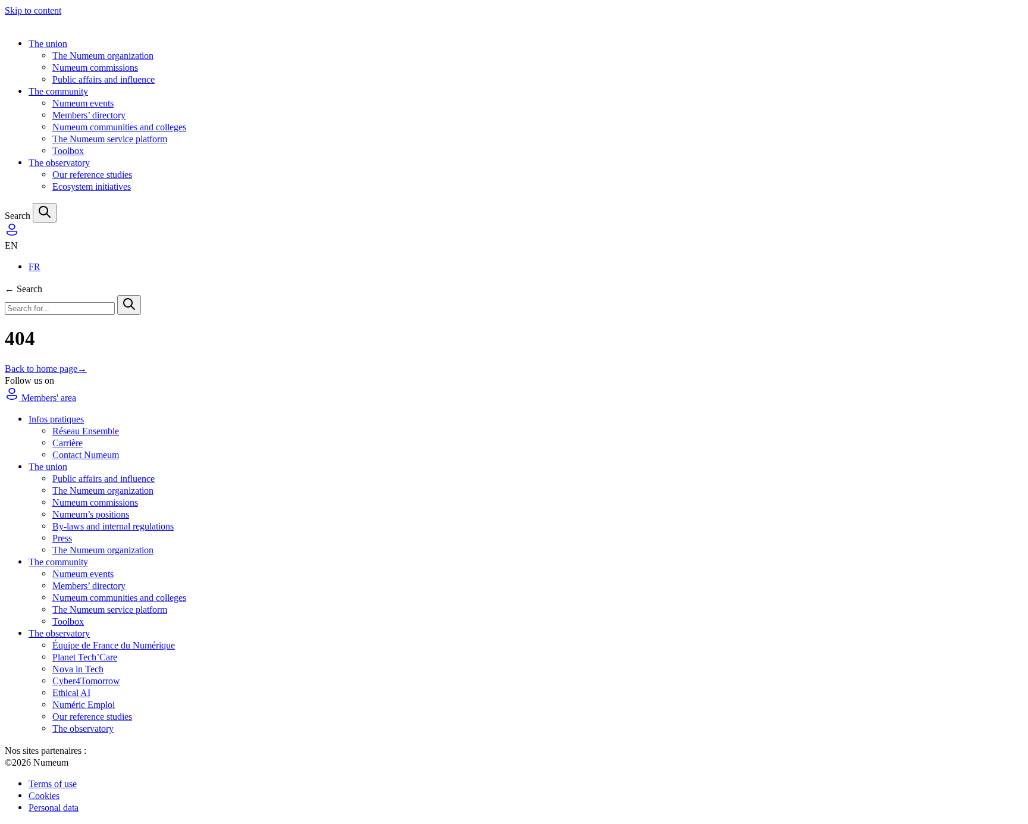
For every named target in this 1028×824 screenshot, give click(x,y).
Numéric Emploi (83, 704)
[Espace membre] (12, 233)
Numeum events (83, 103)
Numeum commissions (95, 67)
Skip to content (33, 10)
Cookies (44, 795)
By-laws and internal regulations (113, 526)
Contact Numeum (85, 454)
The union (48, 43)
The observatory (59, 162)
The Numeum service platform (109, 139)
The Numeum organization (102, 55)
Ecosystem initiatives (91, 186)
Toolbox (68, 150)
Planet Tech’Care (84, 657)
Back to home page (46, 368)
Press (62, 538)
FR (34, 266)
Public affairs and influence (103, 79)
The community (58, 91)
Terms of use (53, 783)
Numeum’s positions (90, 514)
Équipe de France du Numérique (113, 645)
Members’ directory (89, 115)
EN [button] (11, 245)
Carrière (67, 443)
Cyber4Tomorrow (86, 681)
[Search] (45, 213)
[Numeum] (514, 23)
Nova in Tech (78, 669)
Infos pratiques (56, 419)
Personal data (54, 807)
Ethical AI (71, 692)
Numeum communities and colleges (119, 127)
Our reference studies (92, 174)
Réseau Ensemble (85, 431)
